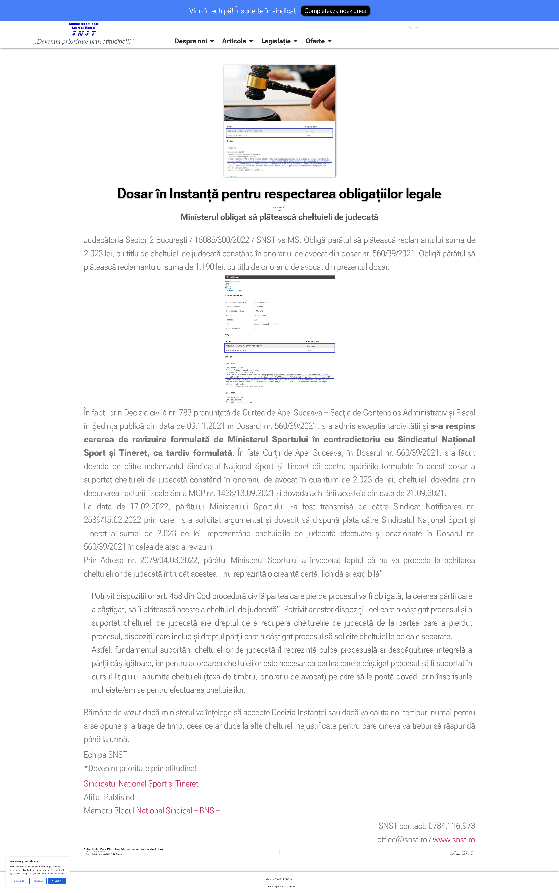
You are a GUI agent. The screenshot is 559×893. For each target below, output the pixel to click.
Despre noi (191, 41)
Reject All (38, 881)
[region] (38, 872)
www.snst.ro (454, 839)
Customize (19, 881)
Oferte (315, 41)
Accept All (57, 881)
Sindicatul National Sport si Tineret (141, 783)
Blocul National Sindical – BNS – (167, 810)
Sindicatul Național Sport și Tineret (279, 886)
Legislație (276, 41)
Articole (234, 41)
